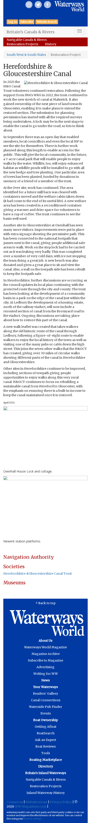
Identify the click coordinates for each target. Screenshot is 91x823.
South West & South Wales (26, 55)
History (50, 44)
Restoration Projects (22, 44)
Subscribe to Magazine (45, 660)
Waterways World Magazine (45, 647)
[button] (26, 21)
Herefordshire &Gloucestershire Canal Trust (37, 574)
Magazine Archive (46, 654)
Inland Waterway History (46, 793)
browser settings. (32, 818)
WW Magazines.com (30, 806)
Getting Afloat (45, 727)
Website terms (36, 802)
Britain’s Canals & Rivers (31, 31)
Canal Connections (45, 700)
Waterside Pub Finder (45, 707)
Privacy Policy (61, 802)
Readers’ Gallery (45, 694)
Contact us (15, 802)
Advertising (45, 667)
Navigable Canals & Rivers (27, 40)
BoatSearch (46, 733)
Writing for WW (45, 674)
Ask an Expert (45, 740)
